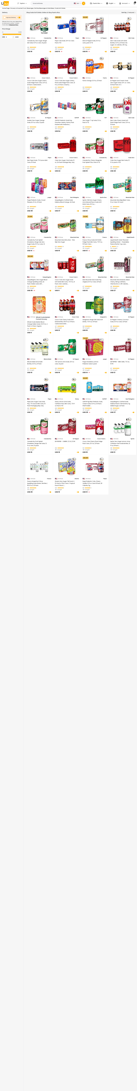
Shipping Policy (13, 25)
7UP (105, 118)
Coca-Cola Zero (46, 78)
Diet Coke (131, 38)
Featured (131, 12)
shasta (77, 478)
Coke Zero (131, 157)
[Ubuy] (5, 3)
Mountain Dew (130, 197)
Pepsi (77, 38)
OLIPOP (77, 118)
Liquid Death (130, 237)
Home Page (5, 8)
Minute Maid (47, 359)
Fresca (105, 237)
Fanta (105, 78)
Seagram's (103, 317)
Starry (77, 399)
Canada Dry (47, 38)
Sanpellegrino (47, 277)
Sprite (132, 439)
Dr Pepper (104, 38)
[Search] (83, 3)
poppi (49, 197)
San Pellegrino (74, 197)
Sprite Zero (103, 197)
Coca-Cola (75, 317)
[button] (96, 3)
